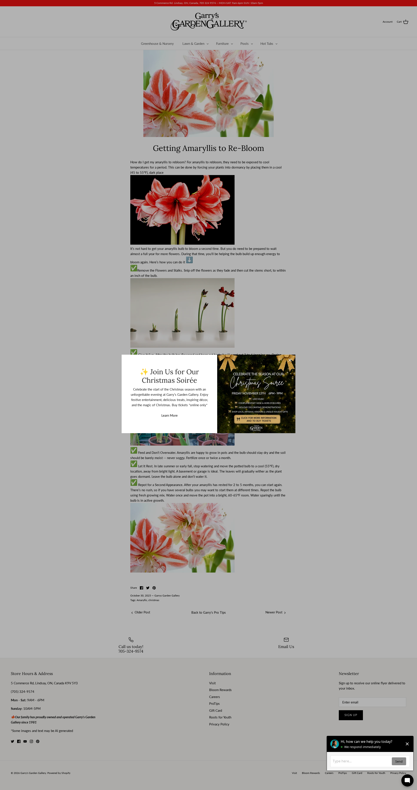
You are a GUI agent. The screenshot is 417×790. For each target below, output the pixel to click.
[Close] (290, 360)
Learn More (169, 415)
